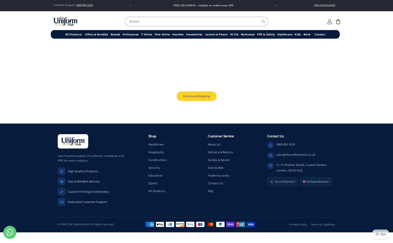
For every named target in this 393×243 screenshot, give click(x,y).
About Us (214, 144)
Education (155, 175)
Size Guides (216, 168)
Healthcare (156, 144)
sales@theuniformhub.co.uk (295, 154)
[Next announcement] (276, 5)
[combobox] (196, 21)
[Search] (263, 21)
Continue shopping (196, 96)
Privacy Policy (298, 224)
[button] (97, 34)
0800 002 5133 (84, 5)
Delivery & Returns (220, 152)
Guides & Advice (219, 160)
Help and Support (324, 5)
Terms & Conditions (323, 224)
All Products (156, 191)
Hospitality (156, 152)
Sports (152, 183)
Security (154, 168)
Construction (157, 160)
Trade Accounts (218, 175)
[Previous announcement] (130, 5)
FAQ (210, 191)
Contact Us (215, 183)
